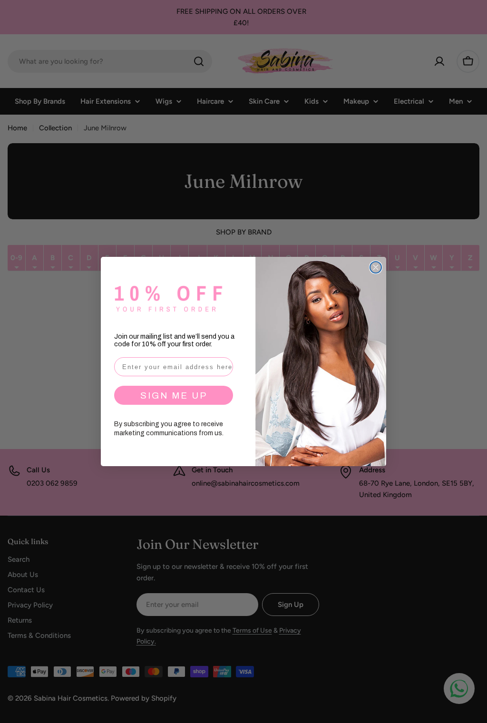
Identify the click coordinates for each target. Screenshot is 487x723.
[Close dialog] (375, 267)
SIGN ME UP (173, 396)
